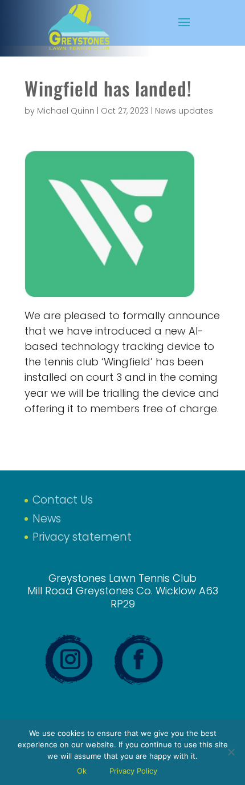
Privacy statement (82, 537)
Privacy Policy (133, 770)
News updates (184, 110)
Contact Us (62, 500)
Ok (82, 770)
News (46, 518)
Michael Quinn (66, 110)
